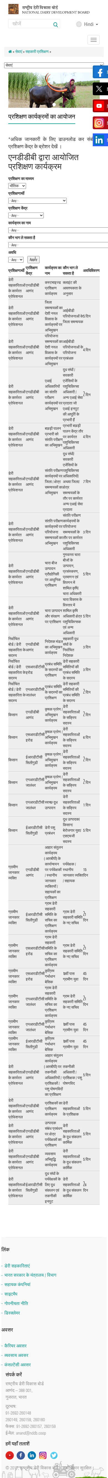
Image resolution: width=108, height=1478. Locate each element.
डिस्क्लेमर (12, 1313)
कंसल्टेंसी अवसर (17, 1364)
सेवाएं (18, 51)
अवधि (12, 252)
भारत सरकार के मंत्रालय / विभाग (30, 1275)
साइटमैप (10, 1294)
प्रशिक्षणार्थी (16, 193)
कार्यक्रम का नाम (19, 223)
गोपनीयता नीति (16, 1303)
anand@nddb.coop (31, 1432)
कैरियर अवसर (15, 1345)
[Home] (54, 8)
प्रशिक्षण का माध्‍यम (21, 178)
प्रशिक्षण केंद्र (17, 208)
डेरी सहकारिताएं (17, 1266)
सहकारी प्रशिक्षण (37, 51)
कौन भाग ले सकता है (21, 237)
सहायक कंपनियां (17, 1284)
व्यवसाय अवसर (16, 1355)
